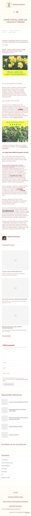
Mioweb (27, 512)
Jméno (4, 362)
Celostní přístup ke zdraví (7, 462)
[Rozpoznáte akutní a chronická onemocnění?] (15, 288)
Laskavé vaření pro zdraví (15, 426)
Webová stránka (6, 373)
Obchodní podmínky (15, 506)
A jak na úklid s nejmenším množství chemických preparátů (12, 166)
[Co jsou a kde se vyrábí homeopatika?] (15, 260)
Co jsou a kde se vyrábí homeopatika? (12, 271)
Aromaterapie (4, 459)
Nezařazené (4, 471)
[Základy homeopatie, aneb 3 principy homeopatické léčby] (15, 315)
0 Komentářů (13, 32)
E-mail (4, 368)
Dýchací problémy (6, 465)
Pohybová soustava (6, 477)
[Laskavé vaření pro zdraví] (5, 427)
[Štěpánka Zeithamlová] (15, 5)
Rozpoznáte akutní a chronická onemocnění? (14, 299)
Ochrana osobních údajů (15, 497)
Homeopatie (4, 468)
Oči (2, 474)
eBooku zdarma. (18, 117)
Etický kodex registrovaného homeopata (15, 501)
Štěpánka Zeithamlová (15, 30)
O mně (15, 492)
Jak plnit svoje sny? (14, 435)
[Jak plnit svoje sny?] (5, 435)
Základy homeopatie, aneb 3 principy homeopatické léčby (12, 327)
